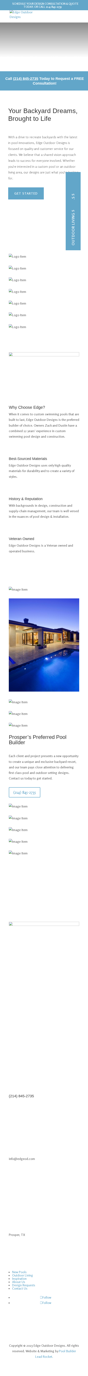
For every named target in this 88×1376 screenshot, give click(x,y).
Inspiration (19, 1278)
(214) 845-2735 (24, 792)
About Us (18, 1282)
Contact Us (19, 1288)
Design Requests (23, 1285)
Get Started (26, 193)
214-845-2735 (54, 6)
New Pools (73, 207)
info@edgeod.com (22, 995)
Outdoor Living (73, 229)
